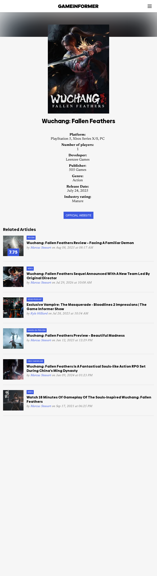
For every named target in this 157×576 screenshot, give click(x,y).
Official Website (78, 215)
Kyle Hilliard (39, 313)
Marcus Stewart (40, 247)
